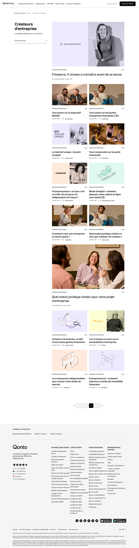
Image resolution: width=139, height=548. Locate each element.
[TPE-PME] (51, 4)
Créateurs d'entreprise (39, 13)
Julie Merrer (105, 118)
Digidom (103, 345)
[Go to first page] (74, 405)
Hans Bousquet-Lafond (108, 200)
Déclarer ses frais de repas (60, 473)
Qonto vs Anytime (95, 501)
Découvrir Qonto (127, 4)
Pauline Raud (105, 239)
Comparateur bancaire (96, 451)
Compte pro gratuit (95, 468)
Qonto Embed (112, 485)
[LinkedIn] (84, 520)
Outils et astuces (56, 434)
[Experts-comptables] (75, 4)
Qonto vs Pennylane (95, 483)
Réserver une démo (114, 453)
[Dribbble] (92, 520)
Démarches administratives (22, 434)
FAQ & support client (115, 456)
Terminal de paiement (77, 469)
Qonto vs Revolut (95, 480)
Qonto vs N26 (93, 492)
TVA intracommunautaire (59, 484)
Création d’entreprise (58, 456)
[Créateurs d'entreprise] (27, 4)
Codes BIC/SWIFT (57, 502)
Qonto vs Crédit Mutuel (97, 495)
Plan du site (111, 493)
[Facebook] (77, 520)
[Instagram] (88, 520)
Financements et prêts (77, 490)
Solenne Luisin (69, 158)
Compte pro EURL (76, 505)
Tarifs (72, 451)
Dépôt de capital (75, 466)
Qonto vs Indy (93, 486)
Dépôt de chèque (57, 465)
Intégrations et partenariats (79, 493)
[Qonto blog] (8, 3)
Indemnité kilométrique (59, 481)
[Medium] (96, 520)
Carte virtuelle (75, 475)
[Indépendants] (41, 4)
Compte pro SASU (76, 496)
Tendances (92, 507)
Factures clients (75, 481)
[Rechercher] (112, 3)
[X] (81, 520)
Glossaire (111, 479)
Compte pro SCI (75, 508)
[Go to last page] (102, 405)
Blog (28, 13)
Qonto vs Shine (94, 477)
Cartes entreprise (76, 472)
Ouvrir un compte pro (77, 457)
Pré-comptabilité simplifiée (79, 478)
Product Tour (74, 454)
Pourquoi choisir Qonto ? (116, 466)
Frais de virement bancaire (60, 487)
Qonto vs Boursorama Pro (97, 489)
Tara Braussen (69, 118)
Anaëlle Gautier (69, 200)
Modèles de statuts (95, 504)
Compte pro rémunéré (77, 460)
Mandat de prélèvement (59, 490)
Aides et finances (41, 434)
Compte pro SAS (75, 499)
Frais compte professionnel (98, 471)
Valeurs (110, 460)
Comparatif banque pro (96, 454)
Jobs (109, 463)
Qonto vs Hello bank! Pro (97, 498)
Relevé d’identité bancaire (60, 499)
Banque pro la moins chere (98, 474)
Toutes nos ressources (115, 482)
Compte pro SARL (76, 502)
